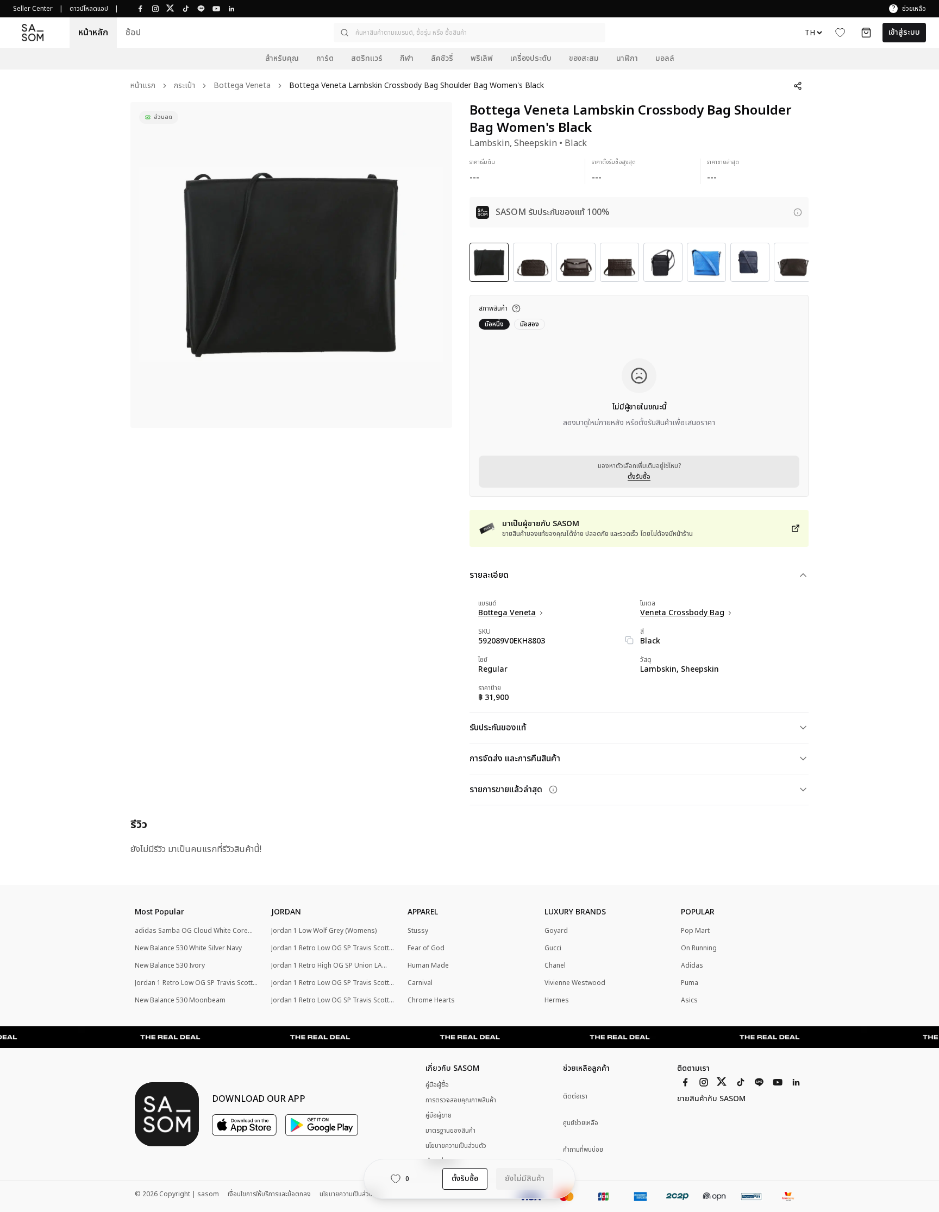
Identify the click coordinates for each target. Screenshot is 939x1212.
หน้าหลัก (93, 32)
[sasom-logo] (32, 32)
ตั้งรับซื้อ (639, 477)
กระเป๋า (184, 86)
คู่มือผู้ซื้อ (437, 1085)
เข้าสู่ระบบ (904, 32)
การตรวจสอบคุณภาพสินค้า (460, 1100)
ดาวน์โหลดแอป (89, 8)
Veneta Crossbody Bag (682, 613)
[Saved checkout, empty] (866, 32)
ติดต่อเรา (575, 1096)
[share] (798, 86)
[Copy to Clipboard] (629, 640)
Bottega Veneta (242, 86)
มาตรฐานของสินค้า (450, 1130)
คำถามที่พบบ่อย (583, 1149)
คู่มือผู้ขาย (438, 1115)
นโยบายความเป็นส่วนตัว (455, 1145)
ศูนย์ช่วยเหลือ (580, 1123)
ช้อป (133, 32)
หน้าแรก (142, 86)
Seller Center (33, 8)
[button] (469, 32)
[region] (291, 265)
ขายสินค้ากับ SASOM (711, 1099)
